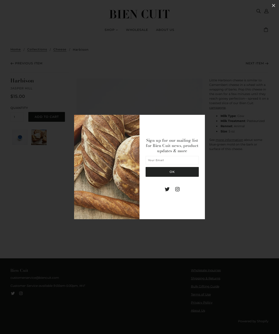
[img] (167, 189)
